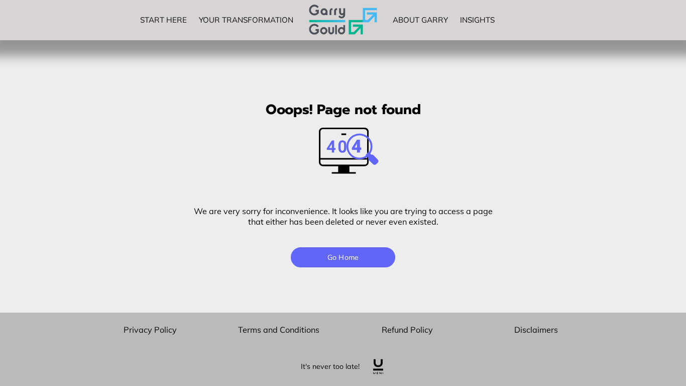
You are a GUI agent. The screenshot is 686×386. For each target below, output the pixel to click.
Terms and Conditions (278, 330)
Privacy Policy (150, 330)
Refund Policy (407, 330)
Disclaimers (536, 330)
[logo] (378, 366)
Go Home (343, 257)
